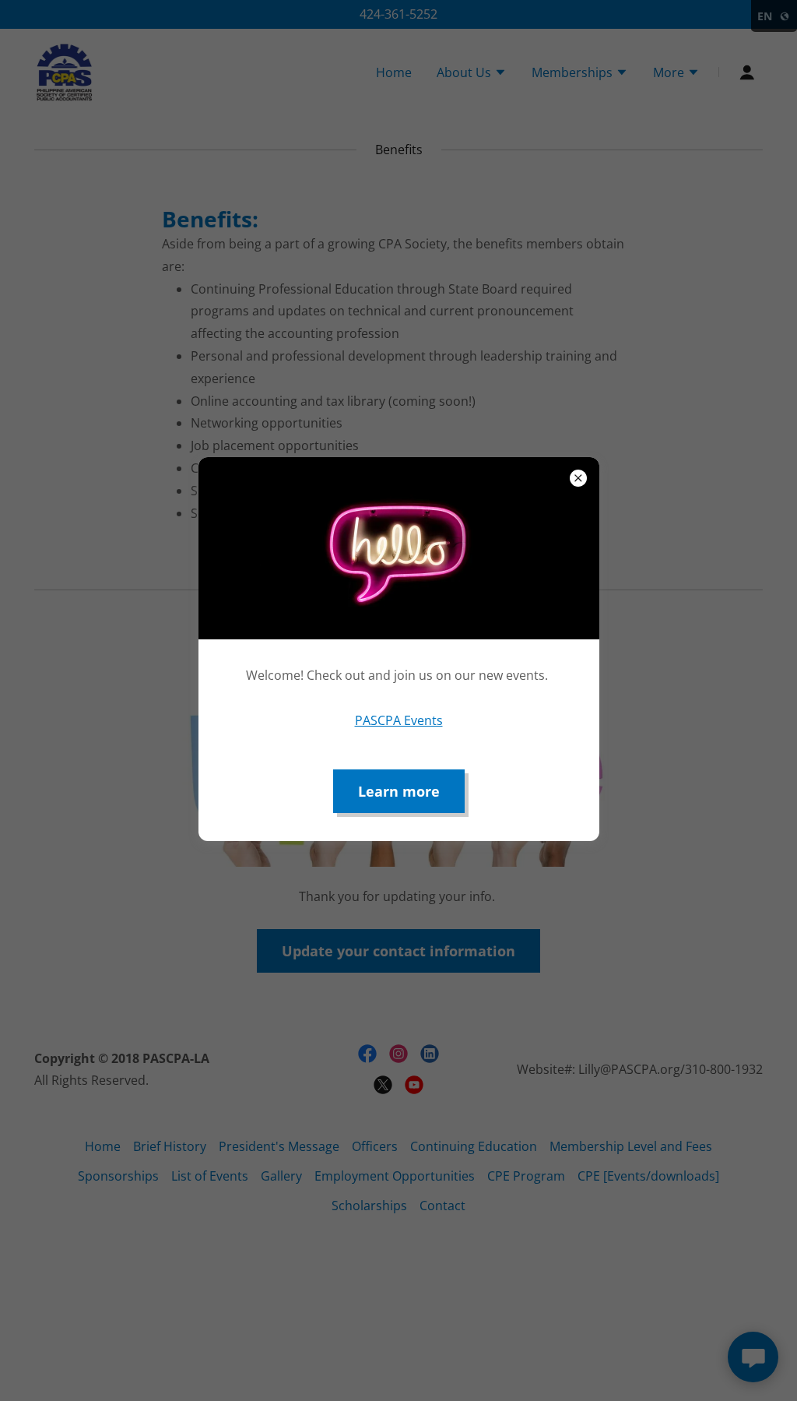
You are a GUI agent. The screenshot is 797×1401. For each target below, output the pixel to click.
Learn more (399, 791)
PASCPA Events (399, 720)
